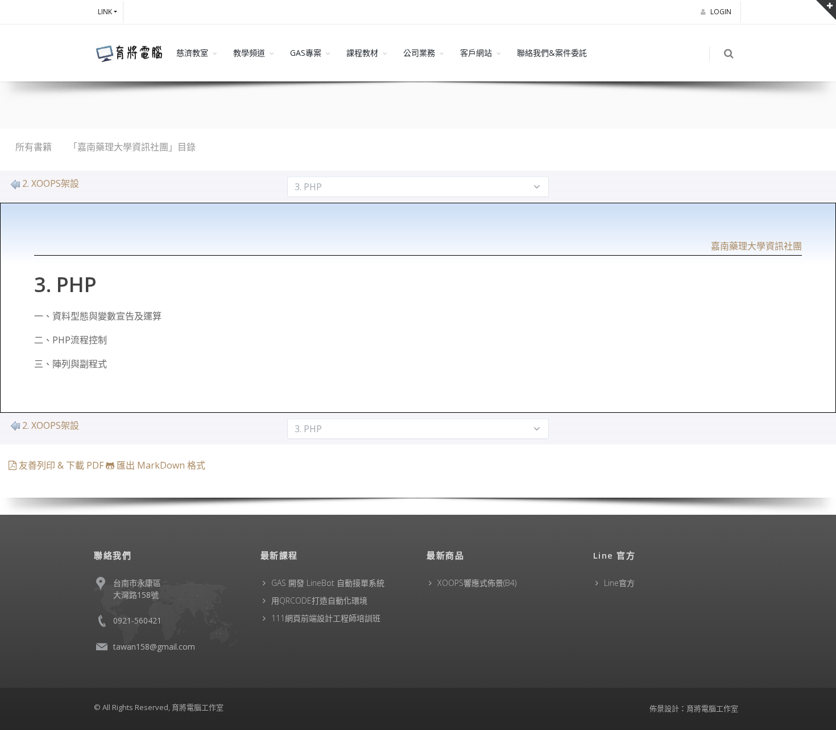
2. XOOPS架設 (50, 183)
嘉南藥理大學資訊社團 (756, 246)
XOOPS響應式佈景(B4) (476, 582)
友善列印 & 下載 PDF (61, 465)
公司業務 (419, 52)
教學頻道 (249, 52)
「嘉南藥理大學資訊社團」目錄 (132, 147)
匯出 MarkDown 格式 (159, 465)
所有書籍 (33, 147)
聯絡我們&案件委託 (552, 52)
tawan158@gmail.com (154, 646)
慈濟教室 (192, 52)
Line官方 (619, 582)
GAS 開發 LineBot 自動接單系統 (327, 582)
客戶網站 (476, 52)
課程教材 (362, 52)
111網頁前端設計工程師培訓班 (325, 618)
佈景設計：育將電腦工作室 (693, 708)
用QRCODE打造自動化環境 (319, 600)
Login (722, 12)
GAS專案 (305, 52)
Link (105, 12)
